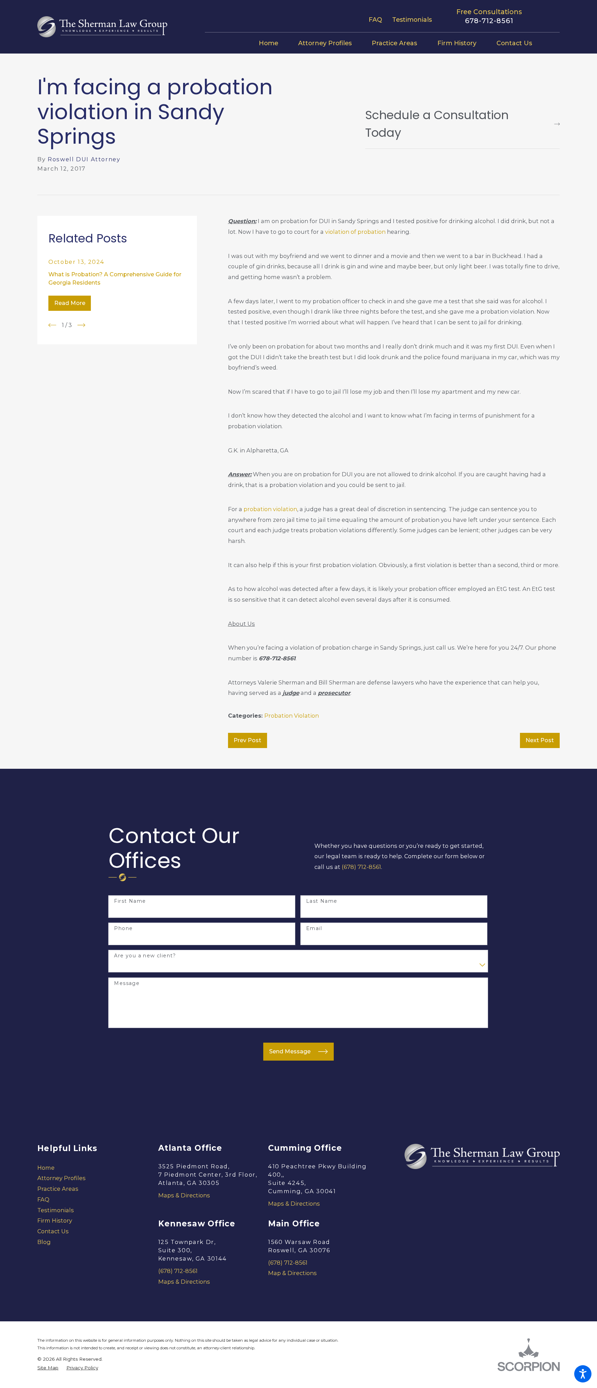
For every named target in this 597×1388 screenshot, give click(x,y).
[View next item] (81, 325)
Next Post (539, 740)
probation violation (270, 509)
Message (127, 983)
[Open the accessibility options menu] (582, 1373)
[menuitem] (273, 43)
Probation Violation (291, 715)
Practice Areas (57, 1188)
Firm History (54, 1220)
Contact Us (53, 1231)
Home (46, 1167)
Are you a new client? (145, 956)
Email (314, 928)
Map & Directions (292, 1273)
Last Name (322, 901)
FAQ (375, 19)
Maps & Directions (184, 1195)
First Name (130, 901)
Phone (123, 928)
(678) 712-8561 (361, 866)
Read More (69, 302)
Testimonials (412, 19)
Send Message (290, 1051)
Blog (44, 1241)
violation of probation (355, 231)
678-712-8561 (489, 21)
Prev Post (247, 740)
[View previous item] (52, 325)
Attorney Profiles (61, 1178)
